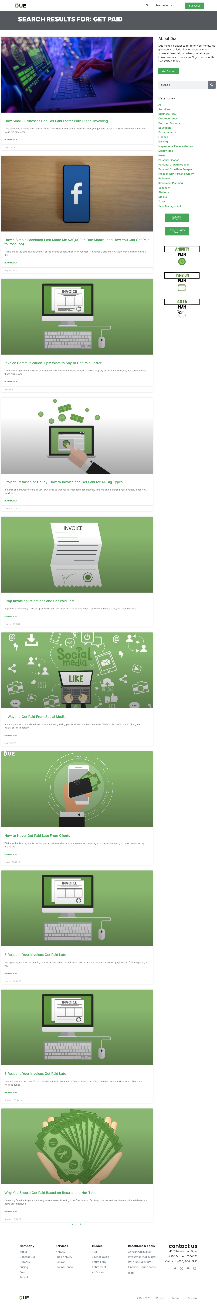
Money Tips (165, 150)
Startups (163, 192)
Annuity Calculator (139, 1252)
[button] (147, 5)
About (23, 1252)
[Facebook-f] (175, 1268)
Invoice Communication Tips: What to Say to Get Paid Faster (53, 363)
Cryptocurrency (168, 118)
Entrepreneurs (167, 132)
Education (164, 127)
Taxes (162, 201)
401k (95, 1252)
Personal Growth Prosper (173, 164)
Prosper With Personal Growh (176, 173)
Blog (131, 1273)
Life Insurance (64, 1267)
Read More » (10, 139)
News (161, 155)
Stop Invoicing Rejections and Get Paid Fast (39, 601)
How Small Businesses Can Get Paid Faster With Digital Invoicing (56, 121)
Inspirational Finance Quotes (175, 146)
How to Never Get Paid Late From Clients (37, 836)
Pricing (24, 1267)
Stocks (162, 196)
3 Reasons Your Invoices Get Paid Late (35, 955)
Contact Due (28, 1257)
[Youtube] (188, 1268)
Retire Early (99, 1262)
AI (159, 104)
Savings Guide (100, 1257)
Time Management (169, 206)
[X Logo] (181, 1268)
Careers (25, 1262)
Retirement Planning (170, 183)
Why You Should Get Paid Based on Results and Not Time (50, 1193)
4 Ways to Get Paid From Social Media (35, 717)
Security (25, 1277)
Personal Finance (168, 160)
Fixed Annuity (64, 1257)
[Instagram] (194, 1268)
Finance (163, 136)
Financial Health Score (142, 1267)
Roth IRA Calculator (140, 1262)
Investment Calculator (142, 1257)
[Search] (212, 85)
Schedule (164, 187)
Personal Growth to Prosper (175, 169)
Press (23, 1272)
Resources (162, 5)
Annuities (164, 109)
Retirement (165, 178)
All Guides (98, 1272)
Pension (60, 1262)
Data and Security (169, 123)
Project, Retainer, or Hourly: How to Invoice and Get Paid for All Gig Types (63, 482)
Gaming (163, 141)
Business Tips (167, 113)
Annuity (60, 1252)
